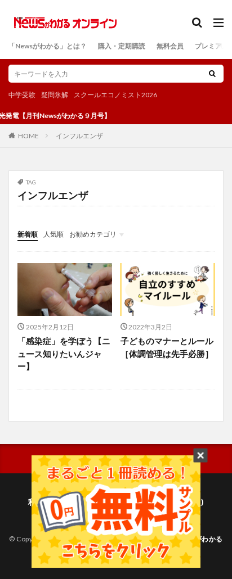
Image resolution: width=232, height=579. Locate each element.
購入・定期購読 (121, 46)
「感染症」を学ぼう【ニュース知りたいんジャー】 (63, 353)
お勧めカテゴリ (93, 234)
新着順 (27, 234)
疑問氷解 (54, 95)
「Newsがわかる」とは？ (47, 46)
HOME (28, 135)
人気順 (53, 234)
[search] (212, 74)
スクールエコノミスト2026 (115, 95)
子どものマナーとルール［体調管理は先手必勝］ (167, 347)
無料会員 (170, 46)
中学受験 (21, 95)
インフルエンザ (79, 136)
